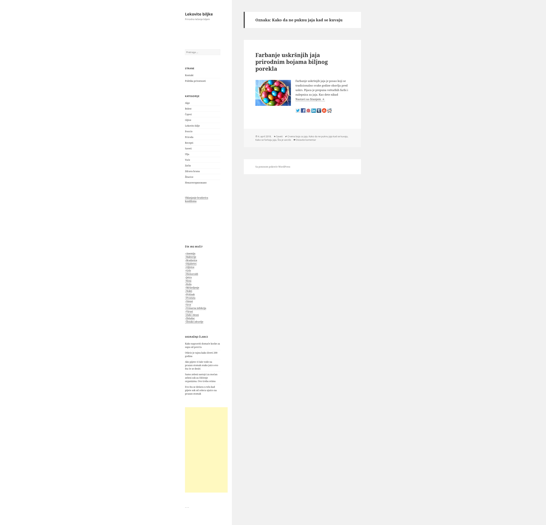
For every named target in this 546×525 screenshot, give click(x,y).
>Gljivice (189, 267)
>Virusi (189, 311)
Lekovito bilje (192, 125)
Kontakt (189, 75)
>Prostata (190, 297)
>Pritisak (190, 294)
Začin (188, 165)
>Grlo (188, 270)
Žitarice (189, 177)
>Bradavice (191, 260)
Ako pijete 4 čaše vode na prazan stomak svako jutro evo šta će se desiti (201, 365)
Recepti (189, 142)
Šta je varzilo (284, 139)
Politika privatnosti (195, 80)
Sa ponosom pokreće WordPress (272, 166)
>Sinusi (189, 301)
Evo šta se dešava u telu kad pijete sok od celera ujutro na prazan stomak (201, 390)
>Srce (188, 304)
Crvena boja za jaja (298, 136)
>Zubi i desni (192, 314)
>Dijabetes (191, 263)
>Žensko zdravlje (194, 321)
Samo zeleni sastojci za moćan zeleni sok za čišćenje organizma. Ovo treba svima (201, 378)
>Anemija (190, 253)
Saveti (188, 148)
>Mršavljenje (192, 287)
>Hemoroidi (191, 274)
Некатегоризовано (196, 182)
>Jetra (188, 277)
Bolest (188, 108)
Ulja (187, 154)
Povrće (189, 131)
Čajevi (188, 114)
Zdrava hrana (192, 171)
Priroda (189, 137)
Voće (187, 159)
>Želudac (190, 318)
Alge (187, 103)
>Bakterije (190, 256)
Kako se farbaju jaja (265, 139)
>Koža (188, 284)
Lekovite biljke (199, 14)
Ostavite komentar (306, 139)
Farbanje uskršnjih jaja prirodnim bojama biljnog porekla (291, 61)
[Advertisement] (206, 450)
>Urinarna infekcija (195, 308)
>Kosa (188, 280)
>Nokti (188, 291)
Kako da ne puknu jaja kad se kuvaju (328, 136)
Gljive (188, 120)
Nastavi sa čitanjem (310, 99)
